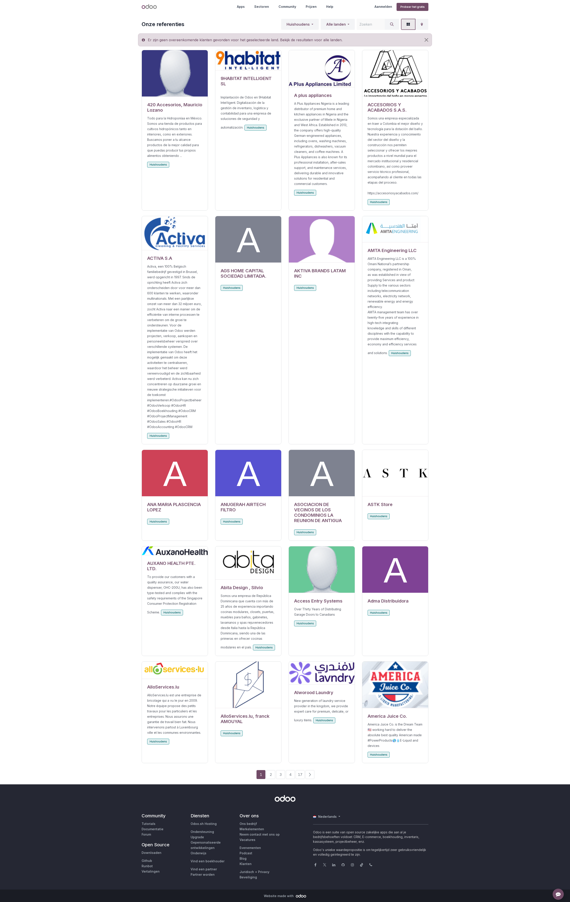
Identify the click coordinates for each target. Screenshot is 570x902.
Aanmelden (383, 6)
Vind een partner (204, 869)
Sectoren (261, 6)
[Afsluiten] (426, 40)
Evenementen (250, 848)
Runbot (147, 866)
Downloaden (151, 853)
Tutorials (148, 824)
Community (287, 6)
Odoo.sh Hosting (204, 824)
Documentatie (152, 829)
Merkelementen (252, 829)
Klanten (246, 864)
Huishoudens (298, 24)
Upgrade (197, 837)
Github (147, 861)
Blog (243, 858)
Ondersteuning (202, 832)
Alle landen (336, 24)
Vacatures (247, 840)
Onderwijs (198, 853)
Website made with (279, 896)
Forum (146, 834)
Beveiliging (248, 877)
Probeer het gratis (412, 6)
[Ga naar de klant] (175, 73)
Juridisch (247, 872)
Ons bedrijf (248, 824)
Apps (241, 6)
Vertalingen (151, 871)
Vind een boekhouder (207, 861)
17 (300, 774)
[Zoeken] (392, 24)
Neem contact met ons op (260, 834)
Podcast (246, 853)
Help (329, 6)
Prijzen (311, 6)
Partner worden (203, 874)
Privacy (263, 872)
